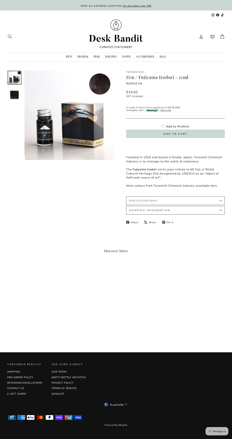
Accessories (145, 56)
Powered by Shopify (116, 425)
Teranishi (135, 71)
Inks (97, 56)
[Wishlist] (212, 36)
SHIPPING (13, 371)
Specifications (143, 200)
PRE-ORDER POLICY (20, 377)
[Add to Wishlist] (54, 269)
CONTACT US (15, 388)
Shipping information (149, 210)
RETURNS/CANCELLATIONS (24, 382)
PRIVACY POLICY (62, 382)
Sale (163, 56)
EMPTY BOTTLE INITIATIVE (68, 377)
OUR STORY (59, 371)
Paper (126, 56)
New (69, 56)
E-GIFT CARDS (16, 393)
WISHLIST (57, 393)
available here (206, 185)
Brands (83, 56)
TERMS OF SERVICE (64, 388)
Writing (111, 56)
